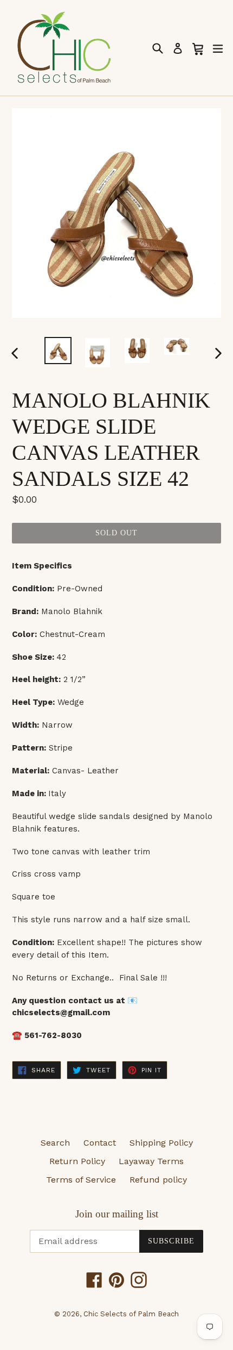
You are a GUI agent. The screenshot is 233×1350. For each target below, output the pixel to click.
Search (55, 1143)
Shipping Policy (161, 1143)
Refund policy (158, 1179)
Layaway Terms (151, 1161)
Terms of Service (81, 1179)
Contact (99, 1143)
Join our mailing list (116, 1214)
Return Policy (77, 1161)
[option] (57, 350)
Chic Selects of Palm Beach (131, 1314)
